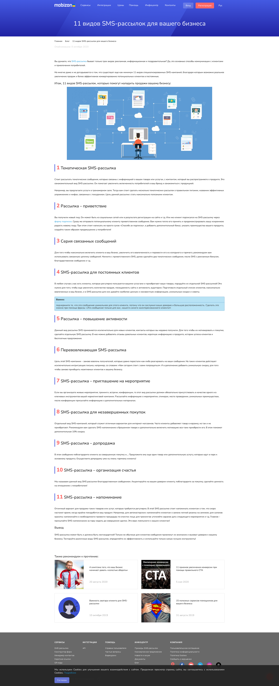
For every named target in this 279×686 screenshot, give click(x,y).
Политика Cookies (178, 655)
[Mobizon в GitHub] (218, 665)
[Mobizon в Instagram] (209, 665)
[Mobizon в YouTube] (191, 665)
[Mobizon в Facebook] (182, 665)
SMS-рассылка (79, 61)
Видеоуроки (110, 655)
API (84, 648)
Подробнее (70, 672)
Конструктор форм (63, 652)
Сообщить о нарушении (181, 659)
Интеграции (90, 642)
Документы (140, 659)
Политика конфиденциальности (184, 652)
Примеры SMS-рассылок (146, 648)
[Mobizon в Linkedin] (200, 665)
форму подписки (63, 221)
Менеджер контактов (64, 655)
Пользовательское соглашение (184, 648)
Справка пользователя (115, 648)
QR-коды (58, 663)
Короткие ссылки (62, 659)
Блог (137, 663)
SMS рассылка (61, 648)
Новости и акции (142, 655)
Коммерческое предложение (148, 652)
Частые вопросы (113, 652)
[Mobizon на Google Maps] (172, 665)
